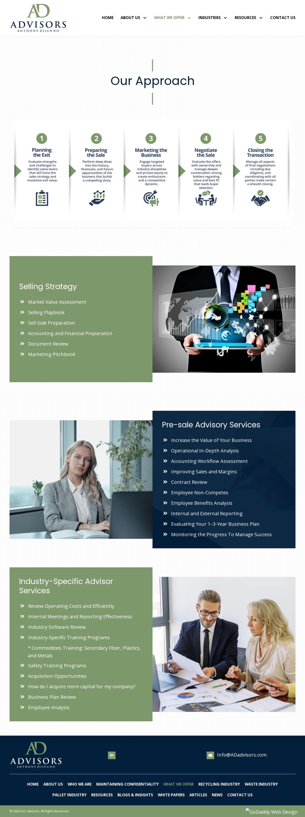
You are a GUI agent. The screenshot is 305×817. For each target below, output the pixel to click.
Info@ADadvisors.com (242, 755)
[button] (144, 18)
